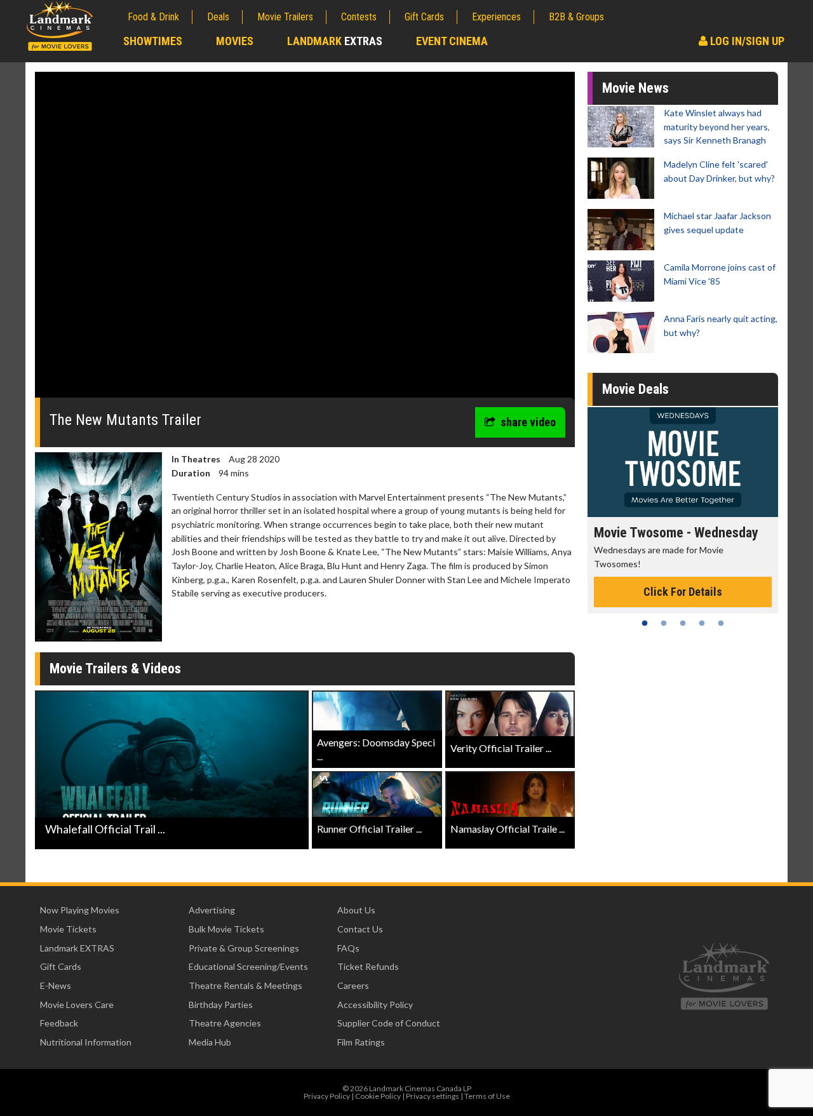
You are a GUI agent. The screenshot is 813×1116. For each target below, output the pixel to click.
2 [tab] (663, 623)
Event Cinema (452, 41)
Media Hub (210, 1042)
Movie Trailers (285, 17)
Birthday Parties (221, 1004)
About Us (356, 909)
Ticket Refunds (368, 966)
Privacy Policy (327, 1096)
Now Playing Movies (79, 909)
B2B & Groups (576, 17)
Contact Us (360, 929)
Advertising (212, 909)
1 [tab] (644, 623)
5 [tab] (721, 623)
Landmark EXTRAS (77, 948)
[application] (305, 239)
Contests (359, 17)
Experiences (496, 17)
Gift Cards (424, 17)
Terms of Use (487, 1096)
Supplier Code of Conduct (388, 1023)
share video (528, 422)
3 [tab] (682, 623)
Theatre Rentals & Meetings (245, 985)
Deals (218, 17)
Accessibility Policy (375, 1004)
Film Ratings (361, 1042)
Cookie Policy (378, 1096)
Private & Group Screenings (244, 948)
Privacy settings (432, 1096)
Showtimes (152, 41)
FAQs (348, 948)
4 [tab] (701, 623)
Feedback (59, 1023)
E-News (55, 985)
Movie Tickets (68, 929)
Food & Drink (153, 17)
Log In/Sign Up (746, 41)
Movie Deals (635, 389)
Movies (234, 41)
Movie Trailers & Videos (115, 668)
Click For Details (682, 591)
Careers (353, 985)
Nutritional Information (85, 1042)
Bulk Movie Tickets (226, 929)
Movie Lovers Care (77, 1004)
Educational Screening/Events (248, 966)
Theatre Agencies (225, 1023)
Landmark (334, 41)
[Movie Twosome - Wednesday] (683, 462)
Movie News (635, 88)
